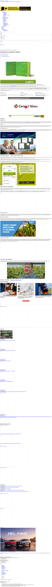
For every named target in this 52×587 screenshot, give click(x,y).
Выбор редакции (5, 18)
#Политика (3, 567)
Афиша (3, 28)
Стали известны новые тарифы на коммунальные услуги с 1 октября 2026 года (10, 1)
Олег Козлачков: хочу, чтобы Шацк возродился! (6, 381)
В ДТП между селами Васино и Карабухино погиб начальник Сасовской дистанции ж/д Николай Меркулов (14, 491)
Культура (4, 16)
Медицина (4, 20)
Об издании (3, 29)
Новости (3, 11)
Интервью (3, 26)
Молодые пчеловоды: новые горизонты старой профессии (7, 350)
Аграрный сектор (5, 23)
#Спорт (3, 568)
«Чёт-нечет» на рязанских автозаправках (5, 488)
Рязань (1, 3)
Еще (2, 527)
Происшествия (5, 12)
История (4, 22)
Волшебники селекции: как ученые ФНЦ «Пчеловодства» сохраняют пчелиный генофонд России (13, 391)
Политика (4, 13)
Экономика (4, 14)
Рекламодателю (5, 30)
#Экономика (3, 569)
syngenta (3, 56)
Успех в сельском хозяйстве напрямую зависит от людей (7, 340)
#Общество (3, 566)
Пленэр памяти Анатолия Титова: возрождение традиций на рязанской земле (10, 443)
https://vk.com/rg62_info (16, 279)
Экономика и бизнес (6, 24)
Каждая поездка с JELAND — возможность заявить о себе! (8, 551)
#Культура (3, 565)
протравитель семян (6, 56)
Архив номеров (4, 572)
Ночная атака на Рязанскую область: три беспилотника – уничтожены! (9, 487)
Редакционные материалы (5, 17)
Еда (3, 21)
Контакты (3, 574)
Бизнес (4, 15)
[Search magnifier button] (1, 33)
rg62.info (21, 584)
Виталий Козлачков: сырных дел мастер (5, 360)
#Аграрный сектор (2, 339)
